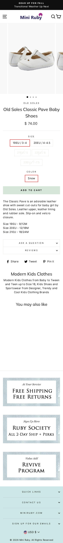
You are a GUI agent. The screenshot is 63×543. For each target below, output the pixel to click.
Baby (43, 280)
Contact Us (31, 502)
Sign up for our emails (31, 523)
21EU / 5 (22, 152)
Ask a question (31, 243)
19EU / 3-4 (20, 142)
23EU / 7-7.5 (31, 162)
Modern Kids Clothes (18, 280)
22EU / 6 (40, 152)
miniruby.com (31, 513)
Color (31, 172)
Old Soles (31, 103)
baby (45, 205)
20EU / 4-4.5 (42, 142)
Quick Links (31, 492)
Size (31, 136)
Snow (31, 178)
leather (51, 201)
